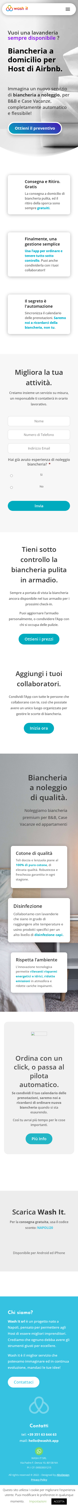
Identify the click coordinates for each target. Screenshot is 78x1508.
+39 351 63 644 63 (42, 1434)
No (41, 486)
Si (41, 474)
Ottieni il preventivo (35, 128)
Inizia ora (39, 728)
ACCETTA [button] (59, 1501)
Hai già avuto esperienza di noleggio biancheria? (39, 462)
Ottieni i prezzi (39, 639)
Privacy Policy (39, 1479)
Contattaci (23, 1382)
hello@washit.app (44, 1440)
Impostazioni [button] (37, 1501)
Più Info (39, 1138)
